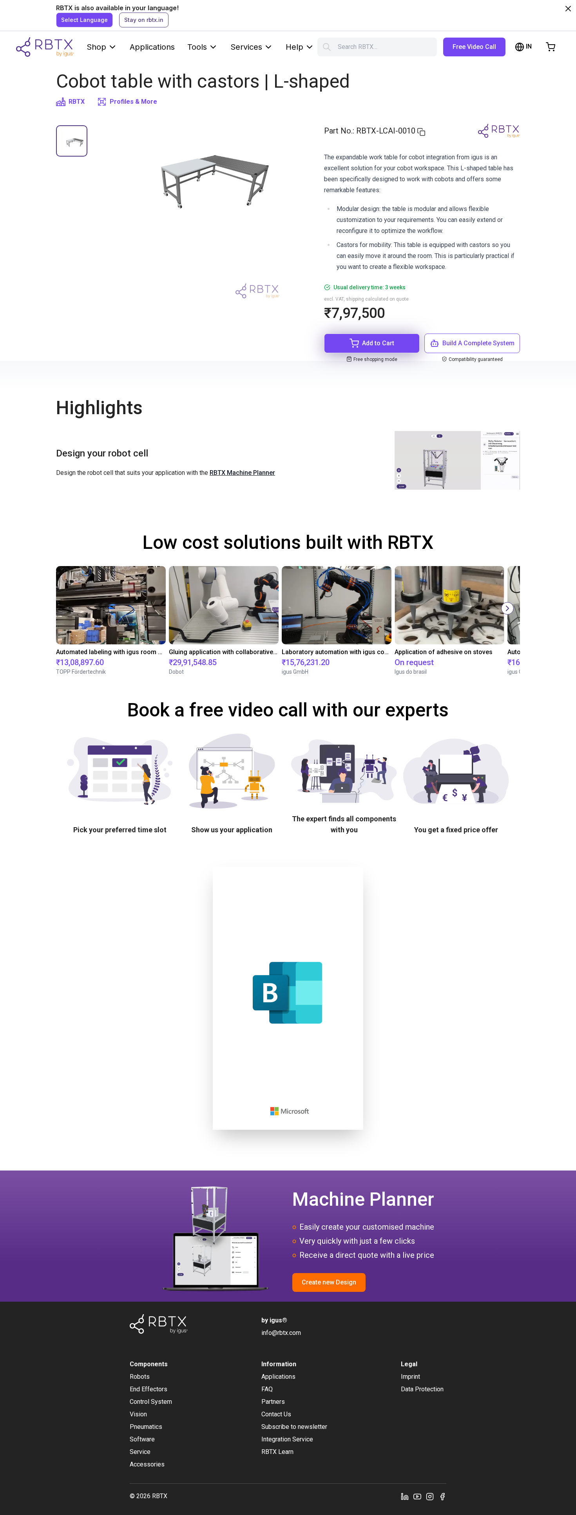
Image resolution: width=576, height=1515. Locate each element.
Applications (152, 47)
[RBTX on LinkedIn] (405, 1496)
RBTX (77, 101)
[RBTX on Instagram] (430, 1496)
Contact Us (276, 1414)
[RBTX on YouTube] (417, 1496)
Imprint (410, 1376)
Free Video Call (474, 46)
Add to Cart (378, 343)
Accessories (147, 1464)
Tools (197, 47)
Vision (138, 1414)
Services (246, 47)
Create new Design (329, 1282)
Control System (151, 1401)
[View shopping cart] (550, 47)
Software (142, 1439)
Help (294, 47)
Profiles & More (133, 101)
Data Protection (422, 1389)
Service (140, 1451)
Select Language (84, 19)
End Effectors (148, 1389)
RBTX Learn (277, 1451)
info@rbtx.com (281, 1332)
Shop (96, 47)
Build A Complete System (478, 343)
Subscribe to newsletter (294, 1426)
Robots (140, 1376)
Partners (273, 1401)
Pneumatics (146, 1426)
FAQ (267, 1389)
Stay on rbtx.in (143, 19)
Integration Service (287, 1439)
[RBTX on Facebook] (442, 1496)
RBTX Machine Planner (242, 472)
